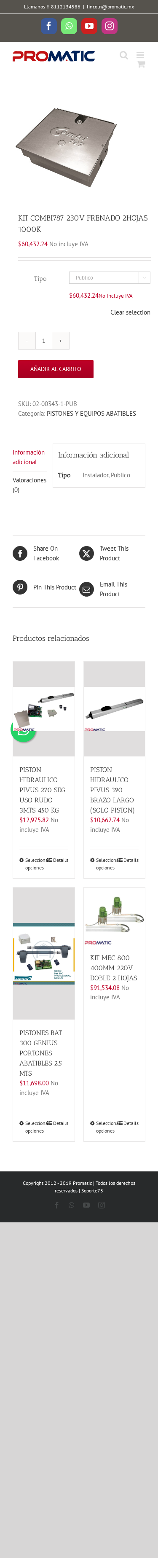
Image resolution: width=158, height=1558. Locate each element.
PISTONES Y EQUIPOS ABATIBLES (91, 413)
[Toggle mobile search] (124, 55)
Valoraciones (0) (29, 485)
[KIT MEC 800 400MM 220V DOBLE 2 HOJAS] (114, 916)
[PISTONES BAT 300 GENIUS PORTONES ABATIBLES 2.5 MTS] (44, 954)
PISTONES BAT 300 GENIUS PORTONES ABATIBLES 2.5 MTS (40, 1053)
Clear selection (130, 312)
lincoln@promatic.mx (110, 6)
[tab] (30, 457)
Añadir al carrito (55, 369)
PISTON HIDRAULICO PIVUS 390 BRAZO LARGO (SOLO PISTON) (112, 790)
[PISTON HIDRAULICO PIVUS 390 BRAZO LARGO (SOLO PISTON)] (114, 709)
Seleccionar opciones (34, 864)
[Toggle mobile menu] (141, 55)
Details (60, 860)
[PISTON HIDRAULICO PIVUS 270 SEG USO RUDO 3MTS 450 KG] (44, 709)
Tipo (40, 279)
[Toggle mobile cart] (141, 63)
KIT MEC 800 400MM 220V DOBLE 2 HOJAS (113, 968)
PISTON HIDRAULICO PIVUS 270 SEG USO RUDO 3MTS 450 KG (42, 790)
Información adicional (29, 457)
